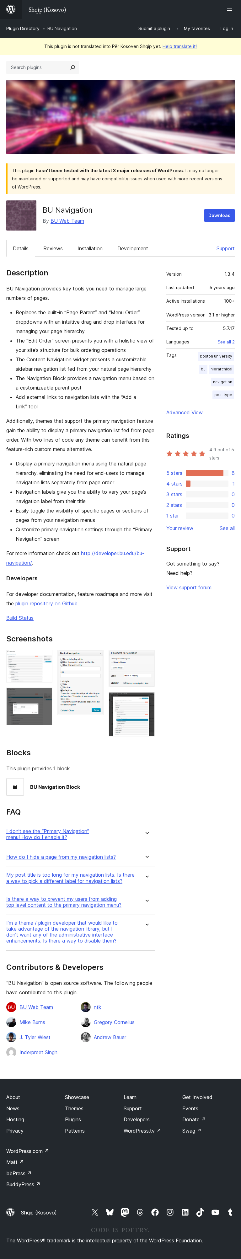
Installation (90, 248)
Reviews (53, 248)
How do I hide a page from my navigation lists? (61, 857)
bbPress (19, 1173)
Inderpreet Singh (38, 1052)
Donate (194, 1119)
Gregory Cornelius (114, 1022)
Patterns (75, 1131)
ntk (97, 1007)
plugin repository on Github (46, 603)
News (12, 1108)
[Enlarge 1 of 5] (44, 658)
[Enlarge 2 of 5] (44, 696)
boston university (216, 356)
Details (21, 248)
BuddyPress (23, 1184)
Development (132, 248)
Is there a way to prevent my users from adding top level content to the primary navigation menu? (63, 902)
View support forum (189, 587)
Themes (74, 1108)
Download (219, 215)
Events (190, 1108)
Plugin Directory (23, 28)
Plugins (73, 1119)
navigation (222, 382)
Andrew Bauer (110, 1037)
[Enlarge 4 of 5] (146, 658)
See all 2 (226, 341)
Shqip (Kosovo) (39, 1212)
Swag (191, 1131)
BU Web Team (67, 221)
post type (223, 394)
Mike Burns (32, 1022)
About (13, 1097)
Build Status (20, 618)
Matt (15, 1162)
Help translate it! (180, 46)
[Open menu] (231, 9)
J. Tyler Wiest (35, 1037)
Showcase (77, 1097)
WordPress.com (27, 1151)
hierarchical (221, 369)
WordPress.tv (142, 1131)
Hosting (15, 1119)
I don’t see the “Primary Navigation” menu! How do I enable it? (47, 834)
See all (227, 528)
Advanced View (184, 412)
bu (203, 369)
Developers (137, 1119)
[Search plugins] (73, 67)
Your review (179, 528)
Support (226, 248)
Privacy (15, 1131)
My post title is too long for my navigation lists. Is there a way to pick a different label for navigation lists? (70, 878)
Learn (130, 1097)
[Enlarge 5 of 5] (146, 701)
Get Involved (197, 1097)
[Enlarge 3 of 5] (95, 658)
